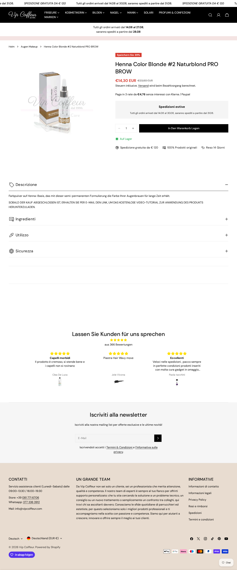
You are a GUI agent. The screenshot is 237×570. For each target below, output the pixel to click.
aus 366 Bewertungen (118, 344)
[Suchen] (210, 14)
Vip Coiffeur (26, 547)
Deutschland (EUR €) (45, 538)
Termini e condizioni (201, 519)
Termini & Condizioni (119, 447)
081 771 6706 (30, 497)
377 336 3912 (31, 502)
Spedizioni (195, 513)
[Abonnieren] (158, 438)
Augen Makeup (29, 46)
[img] (118, 340)
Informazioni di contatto (204, 486)
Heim (12, 46)
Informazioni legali (200, 493)
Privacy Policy (197, 499)
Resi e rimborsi (198, 506)
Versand (143, 85)
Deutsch (14, 538)
